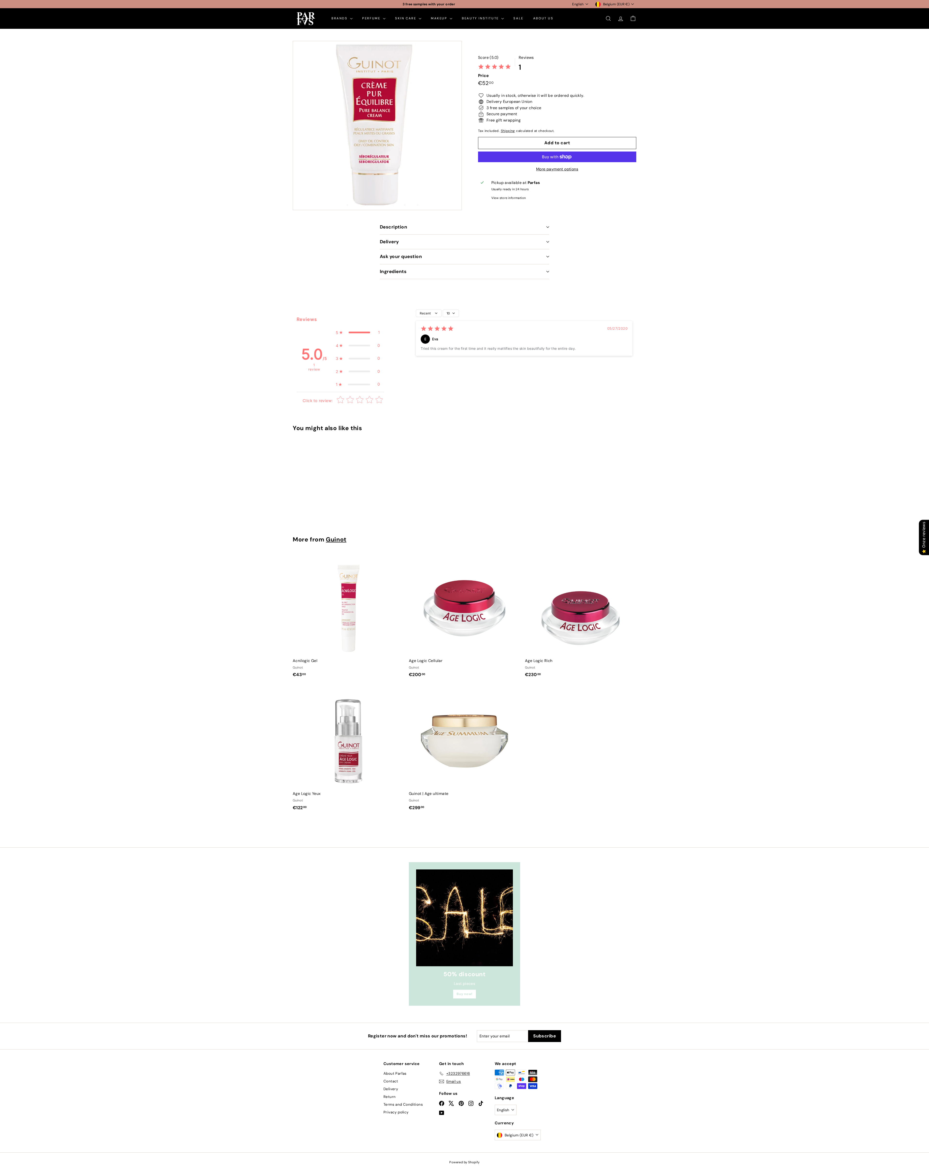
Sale (518, 18)
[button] (358, 332)
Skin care (406, 18)
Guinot (336, 539)
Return (389, 1096)
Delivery (389, 242)
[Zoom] (377, 125)
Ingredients (393, 271)
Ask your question (401, 256)
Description (393, 227)
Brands (340, 18)
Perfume (372, 18)
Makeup (440, 18)
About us (543, 18)
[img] (494, 67)
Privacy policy (396, 1112)
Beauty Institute (481, 18)
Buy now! (464, 994)
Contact (390, 1081)
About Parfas (395, 1073)
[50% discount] (464, 917)
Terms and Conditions (403, 1104)
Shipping (508, 131)
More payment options (557, 169)
